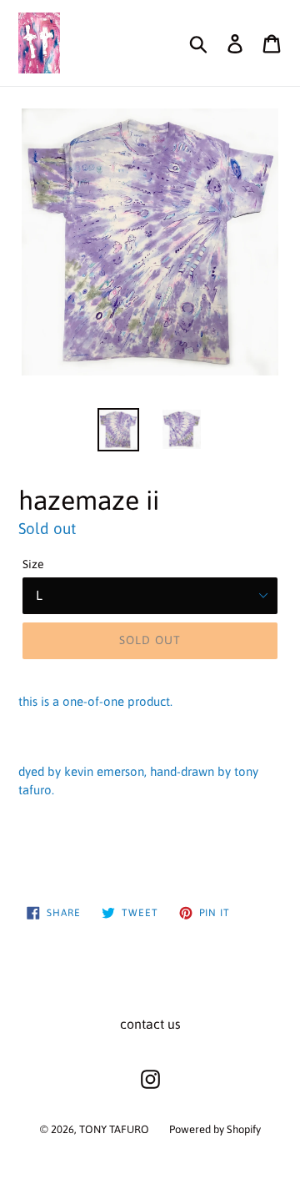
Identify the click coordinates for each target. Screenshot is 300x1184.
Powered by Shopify (215, 1129)
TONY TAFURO (114, 1129)
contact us (150, 1023)
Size (33, 564)
